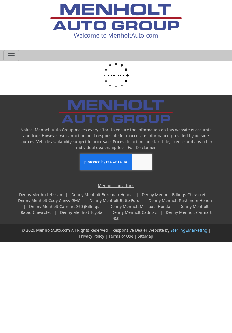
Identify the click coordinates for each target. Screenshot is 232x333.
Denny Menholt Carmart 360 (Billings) (65, 206)
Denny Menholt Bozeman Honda (102, 194)
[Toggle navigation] (11, 55)
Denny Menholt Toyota (82, 212)
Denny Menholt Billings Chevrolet (174, 194)
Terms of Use (121, 236)
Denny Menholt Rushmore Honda (181, 200)
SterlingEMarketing (189, 230)
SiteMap (145, 236)
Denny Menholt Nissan (41, 194)
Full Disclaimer (142, 147)
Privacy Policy (91, 236)
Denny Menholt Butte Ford (115, 200)
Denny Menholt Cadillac (134, 212)
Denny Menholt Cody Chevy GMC (49, 200)
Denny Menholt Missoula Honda (140, 206)
